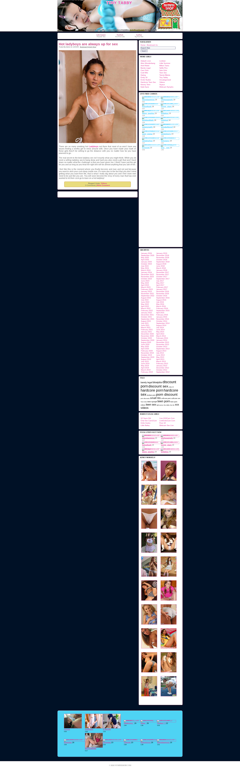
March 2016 (161, 306)
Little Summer (101, 35)
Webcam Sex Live (166, 425)
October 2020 (146, 338)
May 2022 (145, 304)
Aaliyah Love (146, 61)
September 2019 (147, 357)
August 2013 (161, 351)
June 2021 (145, 325)
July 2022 (145, 300)
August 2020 (146, 342)
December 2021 (147, 315)
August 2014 (161, 325)
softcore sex (175, 398)
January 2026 (146, 253)
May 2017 (160, 283)
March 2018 (161, 268)
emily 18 (171, 387)
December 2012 (162, 368)
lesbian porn (151, 395)
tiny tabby (167, 405)
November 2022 (147, 294)
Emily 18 (144, 77)
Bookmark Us (152, 45)
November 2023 (147, 277)
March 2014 (161, 336)
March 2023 (145, 287)
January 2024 (146, 272)
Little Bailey (145, 425)
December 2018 (162, 255)
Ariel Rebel (145, 66)
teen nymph (152, 402)
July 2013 (160, 353)
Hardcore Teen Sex (148, 82)
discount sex (158, 386)
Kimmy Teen (145, 85)
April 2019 (145, 368)
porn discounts (145, 398)
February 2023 (147, 289)
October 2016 (161, 296)
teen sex (151, 404)
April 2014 (160, 334)
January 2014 (161, 340)
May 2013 (160, 357)
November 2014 (162, 319)
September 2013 (163, 349)
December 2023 (147, 274)
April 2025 (145, 260)
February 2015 (162, 315)
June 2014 (160, 330)
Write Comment (103, 185)
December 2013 (162, 342)
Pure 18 (162, 423)
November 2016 (162, 294)
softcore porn (166, 398)
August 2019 (146, 359)
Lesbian (162, 61)
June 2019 (145, 363)
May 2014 (160, 332)
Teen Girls (144, 402)
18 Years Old (146, 418)
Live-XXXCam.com (167, 418)
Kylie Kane (145, 87)
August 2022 (146, 298)
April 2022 (145, 306)
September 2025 (147, 255)
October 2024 (146, 264)
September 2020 (147, 340)
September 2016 (163, 298)
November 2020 (147, 336)
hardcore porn (152, 390)
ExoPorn (139, 35)
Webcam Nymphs (166, 87)
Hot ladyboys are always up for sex (88, 44)
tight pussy (160, 405)
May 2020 (145, 347)
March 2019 (145, 370)
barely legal (146, 382)
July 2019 (145, 361)
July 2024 (145, 266)
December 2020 (147, 334)
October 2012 (161, 370)
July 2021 (145, 323)
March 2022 (145, 308)
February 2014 (162, 338)
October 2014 (161, 321)
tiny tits (172, 405)
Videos (104, 183)
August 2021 (146, 321)
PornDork (120, 35)
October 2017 (161, 277)
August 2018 (161, 264)
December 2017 (162, 272)
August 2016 (161, 300)
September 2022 (147, 296)
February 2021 (147, 330)
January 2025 (146, 262)
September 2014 (163, 323)
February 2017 (162, 287)
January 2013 (161, 366)
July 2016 (160, 302)
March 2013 (161, 361)
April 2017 (160, 285)
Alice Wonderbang (148, 63)
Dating (143, 75)
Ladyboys (93, 146)
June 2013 (160, 355)
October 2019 (146, 355)
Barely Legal (145, 68)
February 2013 (162, 363)
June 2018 (160, 266)
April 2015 (160, 313)
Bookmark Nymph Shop (88, 47)
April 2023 (145, 285)
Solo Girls (163, 70)
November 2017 (162, 274)
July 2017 (160, 281)
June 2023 (145, 281)
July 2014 (160, 327)
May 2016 (160, 304)
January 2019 (161, 253)
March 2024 (145, 270)
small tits (155, 398)
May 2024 (145, 268)
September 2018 (163, 262)
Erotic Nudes (146, 80)
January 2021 (146, 332)
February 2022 (147, 310)
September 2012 (163, 372)
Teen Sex (163, 73)
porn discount (167, 394)
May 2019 (145, 366)
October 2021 (146, 317)
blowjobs (157, 382)
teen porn (164, 401)
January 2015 (161, 317)
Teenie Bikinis (164, 75)
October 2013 (161, 347)
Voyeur (162, 85)
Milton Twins (164, 66)
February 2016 (162, 308)
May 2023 (145, 283)
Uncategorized (165, 80)
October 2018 (161, 260)
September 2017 (163, 279)
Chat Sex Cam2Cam (149, 421)
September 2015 (163, 310)
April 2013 (160, 359)
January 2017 (161, 289)
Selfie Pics (163, 68)
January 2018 (161, 270)
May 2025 (145, 258)
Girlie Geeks (145, 423)
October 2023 (146, 279)
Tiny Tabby (163, 77)
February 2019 (147, 372)
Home (143, 45)
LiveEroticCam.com (167, 421)
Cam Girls (144, 70)
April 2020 (145, 349)
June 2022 (145, 302)
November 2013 (162, 344)
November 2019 (147, 353)
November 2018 (162, 258)
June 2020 (145, 344)
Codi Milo (144, 73)
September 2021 (147, 319)
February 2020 (147, 351)
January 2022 (146, 313)
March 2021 (145, 327)
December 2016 (162, 291)
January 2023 (146, 291)
